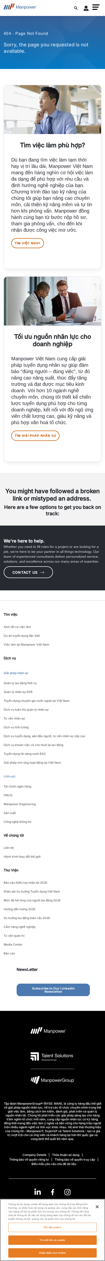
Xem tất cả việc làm (17, 627)
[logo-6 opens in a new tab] (52, 1081)
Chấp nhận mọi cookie (52, 1252)
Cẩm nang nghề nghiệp (19, 927)
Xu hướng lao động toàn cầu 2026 (27, 918)
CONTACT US (25, 572)
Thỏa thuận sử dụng (65, 1155)
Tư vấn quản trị (14, 935)
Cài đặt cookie (52, 1227)
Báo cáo (9, 953)
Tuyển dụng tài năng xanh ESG (25, 754)
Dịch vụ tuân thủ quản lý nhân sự (26, 709)
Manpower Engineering (20, 804)
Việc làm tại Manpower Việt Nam (26, 644)
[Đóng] (97, 1206)
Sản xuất (10, 813)
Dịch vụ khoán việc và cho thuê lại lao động (33, 745)
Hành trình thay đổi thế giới (22, 856)
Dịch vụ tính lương (16, 727)
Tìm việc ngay (28, 243)
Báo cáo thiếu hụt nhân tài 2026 (25, 882)
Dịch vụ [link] (10, 658)
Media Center (13, 944)
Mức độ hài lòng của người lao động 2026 (32, 900)
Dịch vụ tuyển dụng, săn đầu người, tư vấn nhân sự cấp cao (44, 736)
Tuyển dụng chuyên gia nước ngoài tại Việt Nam (37, 701)
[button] (96, 7)
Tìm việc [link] (11, 614)
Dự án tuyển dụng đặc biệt (22, 635)
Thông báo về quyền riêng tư (29, 1159)
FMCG (8, 795)
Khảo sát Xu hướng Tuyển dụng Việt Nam (32, 891)
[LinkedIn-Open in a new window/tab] (37, 1192)
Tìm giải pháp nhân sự (35, 435)
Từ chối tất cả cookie (52, 1240)
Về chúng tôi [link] (14, 835)
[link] (52, 1192)
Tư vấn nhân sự (14, 718)
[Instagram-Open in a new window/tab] (67, 1192)
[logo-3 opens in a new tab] (52, 1056)
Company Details (34, 1155)
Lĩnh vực (10, 776)
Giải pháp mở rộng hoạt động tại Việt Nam (32, 762)
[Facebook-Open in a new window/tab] (52, 1192)
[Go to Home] (20, 8)
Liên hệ (9, 848)
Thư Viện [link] (11, 870)
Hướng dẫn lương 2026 (19, 909)
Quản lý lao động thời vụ (20, 683)
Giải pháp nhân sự (16, 673)
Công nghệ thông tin (17, 822)
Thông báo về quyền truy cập (75, 1159)
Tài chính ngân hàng (17, 786)
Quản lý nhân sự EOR (18, 692)
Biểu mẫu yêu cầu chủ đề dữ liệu (54, 1164)
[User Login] (86, 9)
